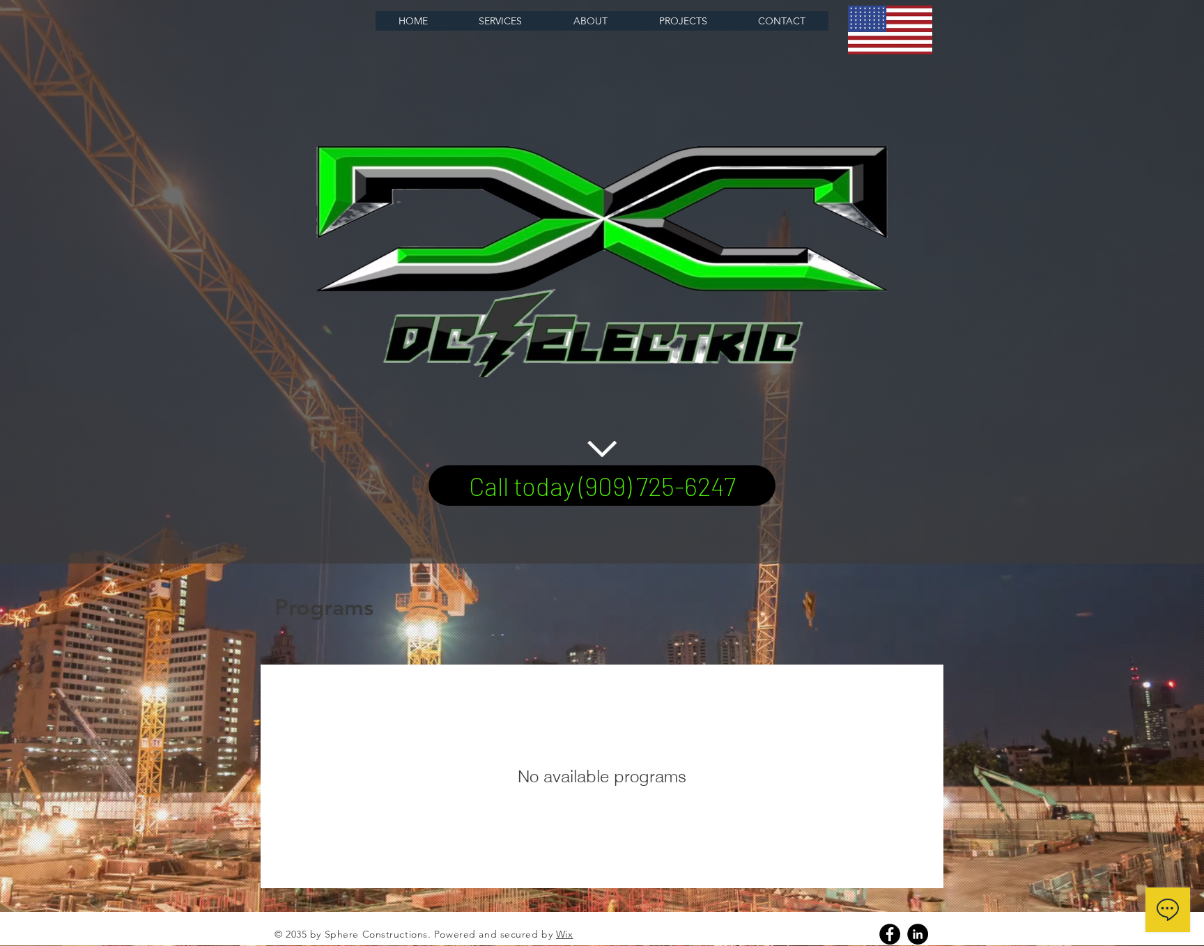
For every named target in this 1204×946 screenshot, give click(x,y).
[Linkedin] (917, 934)
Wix (564, 934)
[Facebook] (889, 934)
